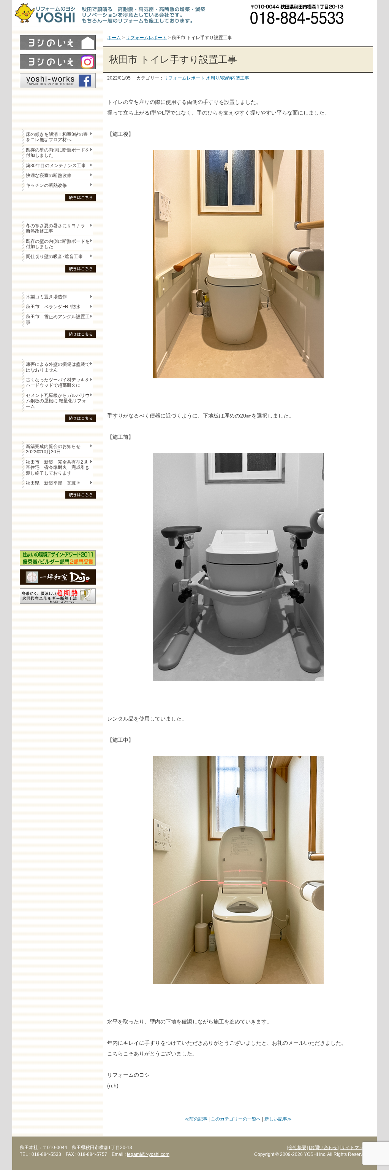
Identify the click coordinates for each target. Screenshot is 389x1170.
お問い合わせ (363, 13)
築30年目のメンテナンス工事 (56, 165)
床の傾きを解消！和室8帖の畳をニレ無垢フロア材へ (57, 137)
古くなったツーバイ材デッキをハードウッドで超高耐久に (58, 382)
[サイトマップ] (354, 1147)
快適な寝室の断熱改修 (48, 175)
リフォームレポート (184, 78)
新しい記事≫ (278, 1119)
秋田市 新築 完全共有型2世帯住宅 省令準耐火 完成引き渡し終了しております (58, 467)
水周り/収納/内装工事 (227, 78)
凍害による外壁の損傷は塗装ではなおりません (58, 367)
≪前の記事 (196, 1119)
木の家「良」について (58, 510)
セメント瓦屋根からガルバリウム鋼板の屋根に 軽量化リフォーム (58, 401)
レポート (58, 101)
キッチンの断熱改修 (48, 185)
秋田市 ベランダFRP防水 (53, 306)
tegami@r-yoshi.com (148, 1154)
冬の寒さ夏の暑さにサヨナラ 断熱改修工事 (55, 228)
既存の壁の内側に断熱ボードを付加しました (58, 152)
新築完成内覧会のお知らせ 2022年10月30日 (53, 449)
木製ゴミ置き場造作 (46, 297)
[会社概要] (297, 1147)
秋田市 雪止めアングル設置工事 (58, 319)
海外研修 (58, 537)
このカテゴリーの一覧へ (236, 1119)
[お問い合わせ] (323, 1147)
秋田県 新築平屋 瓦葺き (53, 483)
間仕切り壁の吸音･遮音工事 (54, 256)
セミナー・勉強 (58, 523)
